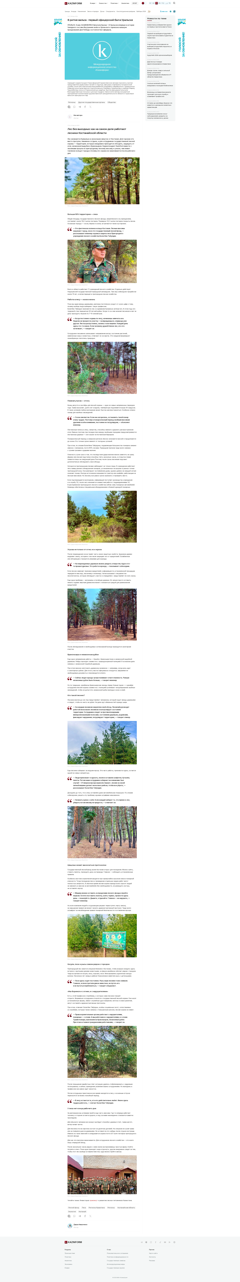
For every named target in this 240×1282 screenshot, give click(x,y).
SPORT (134, 3)
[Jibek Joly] (164, 11)
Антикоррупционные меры (116, 1264)
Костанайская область (126, 1208)
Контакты (152, 1257)
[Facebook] (85, 107)
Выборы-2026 (141, 11)
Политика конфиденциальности (117, 1257)
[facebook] (156, 1242)
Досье (102, 11)
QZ (153, 3)
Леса (84, 1208)
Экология (72, 1212)
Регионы (71, 102)
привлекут (94, 1200)
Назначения (82, 11)
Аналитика (125, 3)
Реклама (152, 1260)
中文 (163, 3)
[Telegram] (79, 107)
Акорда (73, 11)
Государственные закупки (116, 1268)
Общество (112, 102)
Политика (68, 1257)
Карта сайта (153, 1253)
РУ (156, 3)
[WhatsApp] (74, 107)
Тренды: (67, 11)
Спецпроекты (110, 11)
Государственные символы (116, 1260)
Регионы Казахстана (97, 1208)
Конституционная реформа (126, 11)
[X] (90, 107)
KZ (150, 3)
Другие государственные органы (91, 102)
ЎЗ (170, 3)
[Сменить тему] (144, 3)
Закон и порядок (93, 11)
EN (159, 3)
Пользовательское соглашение (117, 1253)
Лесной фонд (73, 1208)
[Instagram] (69, 107)
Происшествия (70, 1253)
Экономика (68, 1264)
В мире (67, 1268)
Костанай (82, 1212)
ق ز (166, 3)
